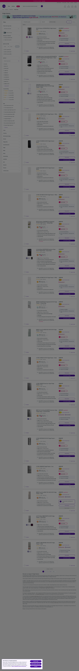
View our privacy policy (22, 666)
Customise (35, 666)
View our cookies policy (15, 666)
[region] (22, 664)
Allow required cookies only (36, 663)
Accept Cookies (35, 661)
